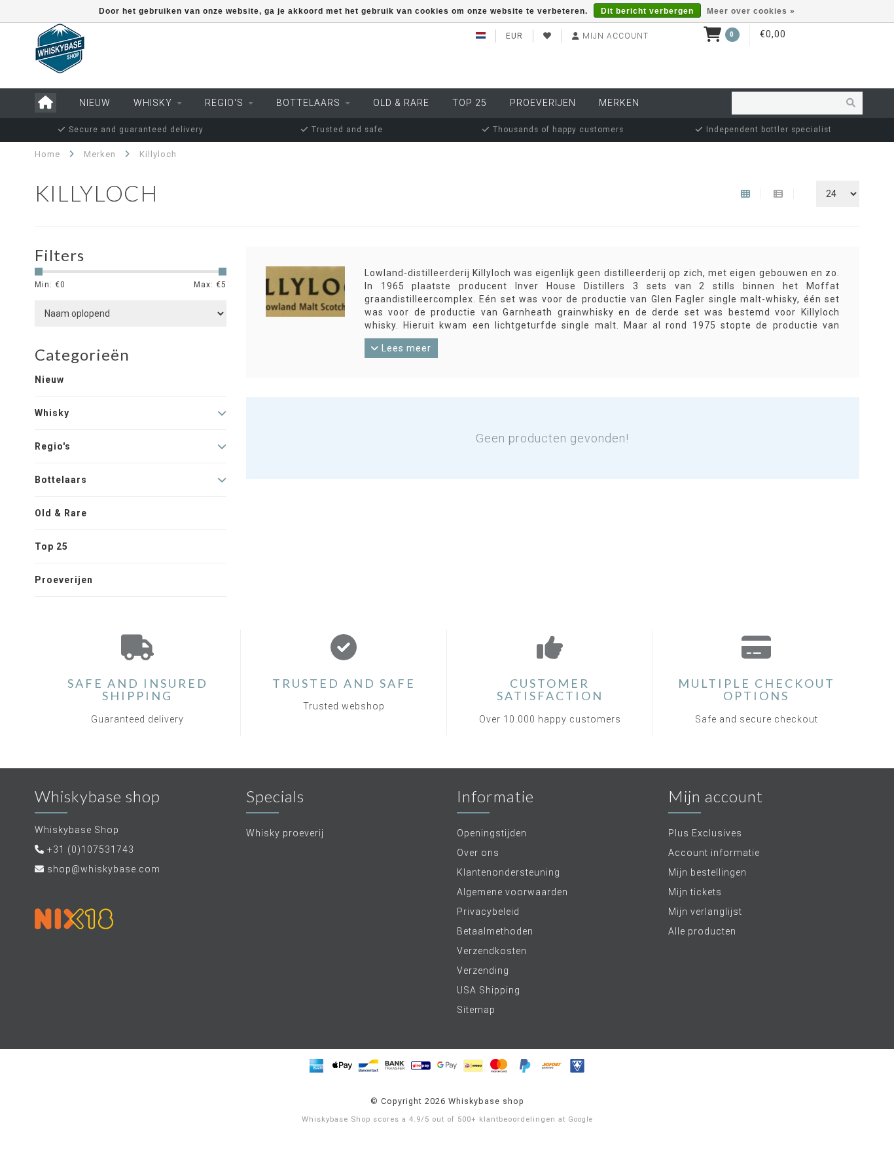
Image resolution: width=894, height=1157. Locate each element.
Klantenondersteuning (508, 872)
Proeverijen (543, 103)
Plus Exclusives (705, 833)
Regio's (224, 103)
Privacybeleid (488, 911)
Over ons (478, 852)
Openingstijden (492, 833)
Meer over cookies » (751, 11)
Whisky (153, 103)
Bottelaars (308, 103)
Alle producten (702, 931)
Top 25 (469, 103)
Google (580, 1119)
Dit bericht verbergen (647, 11)
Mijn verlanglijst (705, 911)
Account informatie (714, 852)
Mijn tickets (695, 892)
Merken (619, 103)
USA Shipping (488, 990)
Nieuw (95, 103)
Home (47, 154)
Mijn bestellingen (707, 872)
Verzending (483, 970)
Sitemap (476, 1010)
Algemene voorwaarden (512, 892)
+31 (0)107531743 (90, 849)
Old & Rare (401, 103)
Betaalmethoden (495, 931)
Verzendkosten (492, 951)
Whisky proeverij (285, 833)
